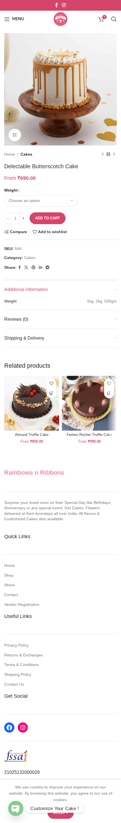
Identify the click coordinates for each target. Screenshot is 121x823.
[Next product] (114, 154)
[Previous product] (103, 154)
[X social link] (26, 267)
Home (9, 154)
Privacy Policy (16, 645)
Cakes (26, 154)
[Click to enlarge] (14, 135)
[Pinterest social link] (33, 267)
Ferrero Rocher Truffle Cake (89, 435)
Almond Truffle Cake (31, 435)
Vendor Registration (21, 604)
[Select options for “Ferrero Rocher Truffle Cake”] (109, 393)
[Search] (114, 19)
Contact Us (14, 684)
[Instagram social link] (64, 5)
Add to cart (47, 218)
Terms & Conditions (21, 664)
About (9, 585)
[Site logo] (60, 19)
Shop (9, 575)
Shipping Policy (17, 674)
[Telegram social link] (47, 267)
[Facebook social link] (56, 5)
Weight (11, 190)
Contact (11, 594)
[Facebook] (9, 727)
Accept (60, 813)
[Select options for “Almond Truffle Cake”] (51, 393)
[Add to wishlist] (51, 383)
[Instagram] (23, 727)
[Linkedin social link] (40, 267)
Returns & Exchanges (23, 655)
